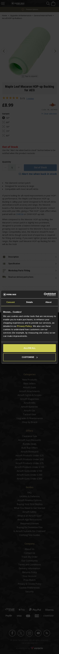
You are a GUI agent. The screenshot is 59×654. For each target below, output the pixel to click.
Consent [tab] (10, 302)
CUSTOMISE (28, 357)
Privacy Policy (24, 326)
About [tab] (48, 302)
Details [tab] (29, 302)
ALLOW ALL (30, 348)
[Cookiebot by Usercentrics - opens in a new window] (44, 294)
